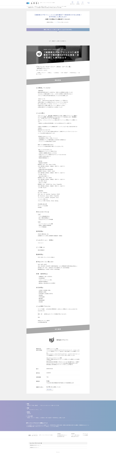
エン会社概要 (85, 435)
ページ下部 (56, 22)
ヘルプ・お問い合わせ (75, 435)
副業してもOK (62, 417)
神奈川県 (29, 413)
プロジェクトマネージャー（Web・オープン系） (49, 405)
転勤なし (37, 417)
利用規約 (59, 433)
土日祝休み (42, 417)
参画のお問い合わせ (75, 436)
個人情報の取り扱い (61, 436)
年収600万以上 (55, 417)
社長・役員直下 (49, 417)
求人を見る (49, 389)
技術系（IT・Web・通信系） (32, 405)
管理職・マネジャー (31, 417)
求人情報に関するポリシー (62, 435)
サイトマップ (85, 433)
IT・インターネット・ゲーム (32, 409)
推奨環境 (73, 433)
